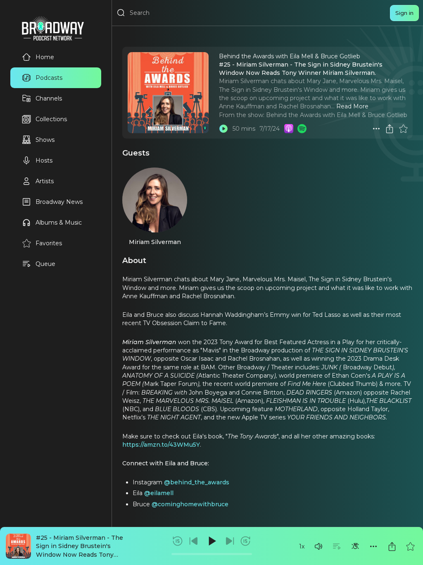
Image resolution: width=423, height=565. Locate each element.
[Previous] (194, 541)
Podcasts (49, 77)
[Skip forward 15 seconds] (245, 541)
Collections (51, 119)
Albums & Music (59, 222)
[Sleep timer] (355, 546)
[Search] (121, 12)
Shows (45, 140)
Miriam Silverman (155, 242)
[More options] (373, 546)
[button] (318, 546)
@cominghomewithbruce (190, 504)
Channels (49, 98)
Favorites (49, 243)
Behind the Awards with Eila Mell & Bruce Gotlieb (336, 115)
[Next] (229, 541)
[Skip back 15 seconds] (177, 541)
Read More (352, 106)
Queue (45, 264)
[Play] (211, 541)
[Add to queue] (337, 546)
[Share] (392, 546)
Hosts (44, 160)
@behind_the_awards (196, 482)
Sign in (404, 13)
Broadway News (59, 202)
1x (301, 546)
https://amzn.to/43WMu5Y (161, 444)
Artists (45, 181)
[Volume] (318, 546)
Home (45, 57)
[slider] (211, 554)
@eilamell (158, 493)
